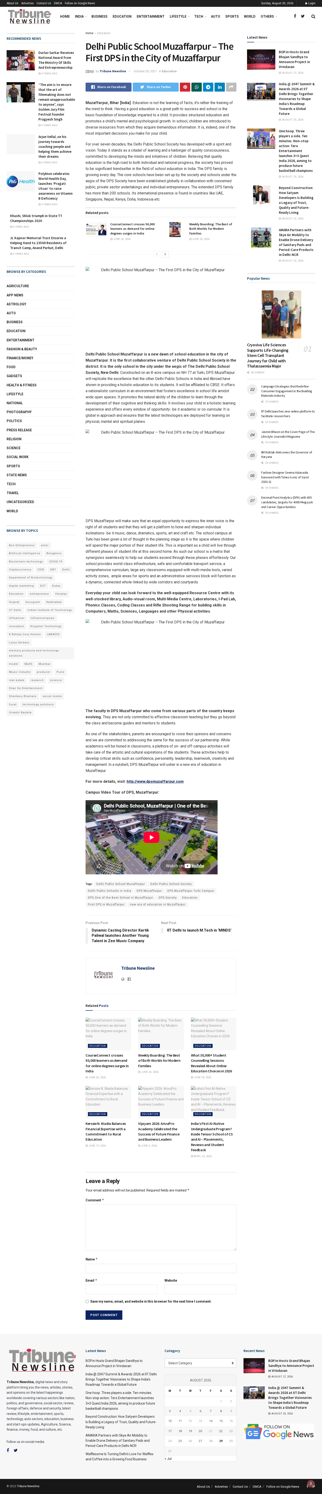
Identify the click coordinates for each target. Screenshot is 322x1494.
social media (52, 696)
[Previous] (156, 254)
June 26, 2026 (121, 239)
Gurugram (32, 602)
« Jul (168, 1459)
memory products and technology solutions (34, 653)
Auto (215, 16)
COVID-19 (55, 561)
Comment (95, 1200)
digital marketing (21, 585)
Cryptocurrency (20, 569)
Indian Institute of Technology (50, 610)
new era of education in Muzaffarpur (158, 904)
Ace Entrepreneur (22, 545)
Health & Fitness (22, 385)
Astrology (16, 304)
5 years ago (20, 253)
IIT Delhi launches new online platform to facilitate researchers (288, 413)
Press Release (19, 430)
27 (200, 1441)
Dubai (56, 585)
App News (15, 295)
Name (92, 1259)
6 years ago (49, 162)
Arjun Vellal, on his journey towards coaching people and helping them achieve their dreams (54, 146)
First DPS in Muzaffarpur (106, 904)
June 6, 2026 (148, 1145)
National (15, 403)
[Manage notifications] (311, 1483)
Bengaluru (54, 553)
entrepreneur (39, 593)
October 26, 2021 (145, 71)
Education (122, 16)
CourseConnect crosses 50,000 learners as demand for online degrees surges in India (132, 228)
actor (45, 545)
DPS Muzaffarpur (149, 890)
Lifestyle (178, 16)
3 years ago (49, 204)
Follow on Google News (80, 3)
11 (180, 1421)
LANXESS (53, 634)
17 (170, 1431)
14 (210, 1421)
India (79, 16)
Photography (19, 412)
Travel (13, 493)
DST (43, 585)
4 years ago (49, 73)
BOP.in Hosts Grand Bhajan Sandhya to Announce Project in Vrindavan (291, 1365)
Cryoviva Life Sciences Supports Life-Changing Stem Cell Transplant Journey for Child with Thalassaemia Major (268, 355)
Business (99, 16)
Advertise (27, 3)
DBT (53, 569)
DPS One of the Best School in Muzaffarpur (120, 897)
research (37, 680)
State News (17, 475)
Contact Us (44, 3)
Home (65, 16)
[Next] (165, 254)
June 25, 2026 (200, 239)
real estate (17, 680)
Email (91, 1280)
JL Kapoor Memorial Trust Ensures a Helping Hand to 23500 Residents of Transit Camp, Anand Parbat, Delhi (38, 243)
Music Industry (20, 672)
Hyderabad (54, 602)
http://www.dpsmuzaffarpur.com (155, 781)
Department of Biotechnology (30, 577)
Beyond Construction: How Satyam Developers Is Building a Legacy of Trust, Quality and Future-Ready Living (121, 1422)
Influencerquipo (43, 618)
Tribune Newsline (113, 71)
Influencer (17, 618)
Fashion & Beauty (22, 349)
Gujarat (14, 602)
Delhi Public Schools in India (109, 890)
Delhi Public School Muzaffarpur (120, 884)
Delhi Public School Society (171, 884)
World (250, 16)
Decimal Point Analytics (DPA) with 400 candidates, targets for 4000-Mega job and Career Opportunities (287, 502)
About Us (12, 3)
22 (221, 1431)
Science (14, 448)
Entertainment (151, 16)
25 (180, 1441)
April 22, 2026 (202, 1156)
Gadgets (14, 376)
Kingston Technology (46, 626)
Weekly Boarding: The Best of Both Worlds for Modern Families (210, 228)
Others (267, 16)
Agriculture (18, 286)
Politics (14, 421)
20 (200, 1431)
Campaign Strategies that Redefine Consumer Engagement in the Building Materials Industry (286, 391)
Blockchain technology (26, 561)
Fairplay (61, 593)
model (13, 664)
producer (43, 672)
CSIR (40, 569)
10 (170, 1421)
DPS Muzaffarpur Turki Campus (190, 890)
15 (221, 1421)
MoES (29, 664)
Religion (14, 439)
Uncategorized (20, 502)
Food (11, 367)
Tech (198, 16)
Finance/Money (20, 358)
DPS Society (168, 897)
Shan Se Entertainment (25, 688)
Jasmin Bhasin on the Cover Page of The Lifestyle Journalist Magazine (288, 434)
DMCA (58, 3)
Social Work (18, 457)
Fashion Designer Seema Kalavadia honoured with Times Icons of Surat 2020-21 (285, 477)
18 (180, 1431)
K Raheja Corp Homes (25, 634)
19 (190, 1431)
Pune (60, 672)
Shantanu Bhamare (23, 696)
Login (311, 3)
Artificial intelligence (24, 553)
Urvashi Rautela (20, 712)
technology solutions (38, 704)
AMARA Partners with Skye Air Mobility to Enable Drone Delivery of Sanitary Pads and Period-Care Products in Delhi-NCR (118, 1440)
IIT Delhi (15, 610)
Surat (13, 704)
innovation (16, 626)
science (56, 680)
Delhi (66, 569)
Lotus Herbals (19, 642)
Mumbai (44, 664)
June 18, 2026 (202, 1077)
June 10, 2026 (97, 1145)
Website (171, 1280)
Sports (232, 16)
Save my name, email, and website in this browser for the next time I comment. (151, 1301)
